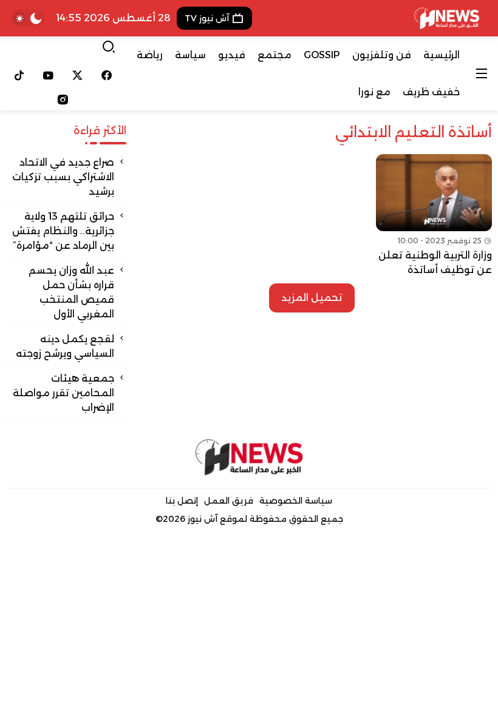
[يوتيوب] (48, 75)
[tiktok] (19, 75)
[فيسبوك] (106, 75)
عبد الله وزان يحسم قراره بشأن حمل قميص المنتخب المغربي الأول (71, 292)
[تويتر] (77, 75)
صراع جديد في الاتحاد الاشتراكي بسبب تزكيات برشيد (63, 177)
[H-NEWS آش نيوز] (446, 18)
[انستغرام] (63, 99)
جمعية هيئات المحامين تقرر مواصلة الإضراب (63, 393)
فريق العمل (228, 500)
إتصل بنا (182, 500)
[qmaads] (249, 457)
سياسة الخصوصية (295, 500)
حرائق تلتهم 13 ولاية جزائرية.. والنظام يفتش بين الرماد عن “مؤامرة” (63, 231)
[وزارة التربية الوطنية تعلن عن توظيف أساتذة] (434, 215)
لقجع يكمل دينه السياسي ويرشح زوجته (65, 346)
